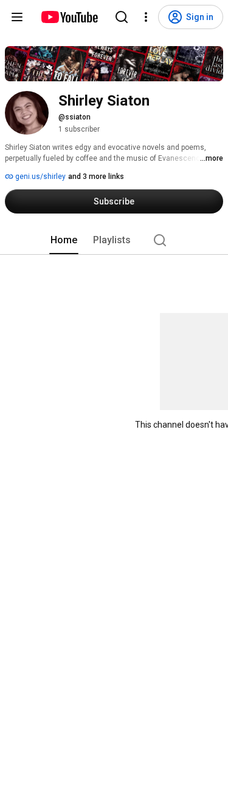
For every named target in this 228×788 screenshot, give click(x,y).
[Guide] (17, 17)
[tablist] (114, 240)
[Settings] (146, 17)
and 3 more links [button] (96, 176)
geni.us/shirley (39, 176)
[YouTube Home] (69, 17)
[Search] (121, 17)
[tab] (63, 240)
